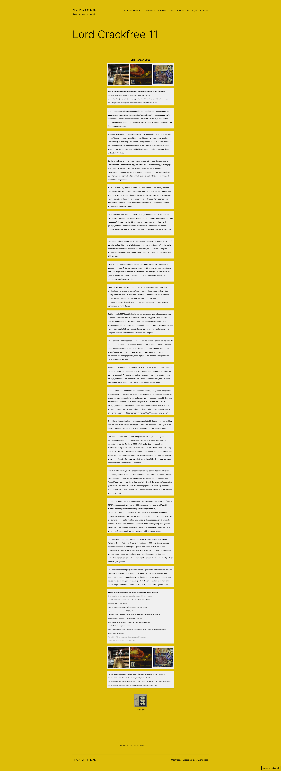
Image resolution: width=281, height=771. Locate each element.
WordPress (203, 760)
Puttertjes (192, 10)
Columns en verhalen (155, 10)
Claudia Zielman (84, 10)
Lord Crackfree (176, 10)
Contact (204, 10)
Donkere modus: (269, 768)
